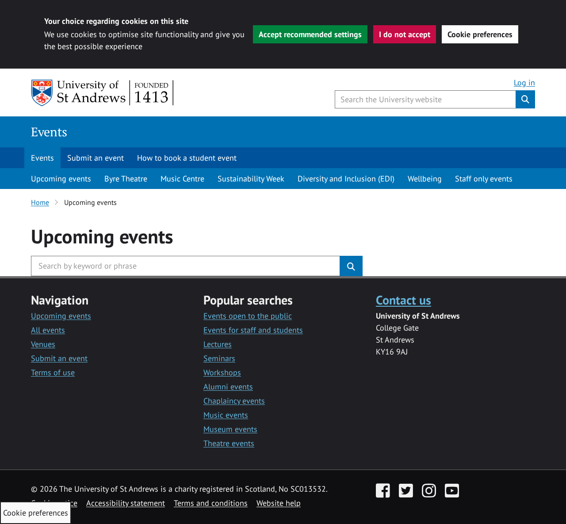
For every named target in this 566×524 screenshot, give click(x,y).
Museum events (230, 429)
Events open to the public (247, 316)
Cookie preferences (479, 34)
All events (48, 330)
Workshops (222, 372)
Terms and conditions (211, 503)
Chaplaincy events (234, 401)
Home (40, 202)
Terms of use (53, 372)
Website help (278, 503)
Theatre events (228, 443)
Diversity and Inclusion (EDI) (346, 178)
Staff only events (483, 178)
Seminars (219, 358)
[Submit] (351, 266)
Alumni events (228, 386)
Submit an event (95, 158)
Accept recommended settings (310, 34)
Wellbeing (425, 178)
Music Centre (182, 178)
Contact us (403, 300)
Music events (225, 415)
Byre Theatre (125, 178)
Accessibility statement (125, 503)
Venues (43, 344)
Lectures (217, 344)
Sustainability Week (251, 178)
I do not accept (404, 34)
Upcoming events (61, 178)
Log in (524, 82)
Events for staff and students (253, 330)
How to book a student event (187, 158)
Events (49, 131)
